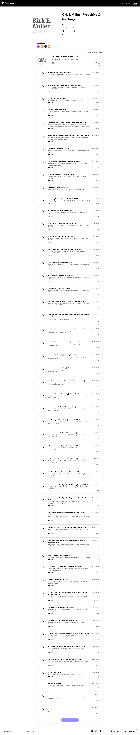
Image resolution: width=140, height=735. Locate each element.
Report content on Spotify (95, 52)
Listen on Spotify (68, 31)
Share (99, 63)
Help (33, 731)
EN (136, 3)
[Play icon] (53, 62)
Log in (121, 3)
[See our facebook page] (92, 731)
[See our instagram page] (100, 731)
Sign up (127, 3)
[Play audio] (101, 56)
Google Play (131, 731)
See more (50, 78)
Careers (22, 731)
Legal (28, 731)
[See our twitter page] (96, 731)
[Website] (62, 35)
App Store (116, 731)
